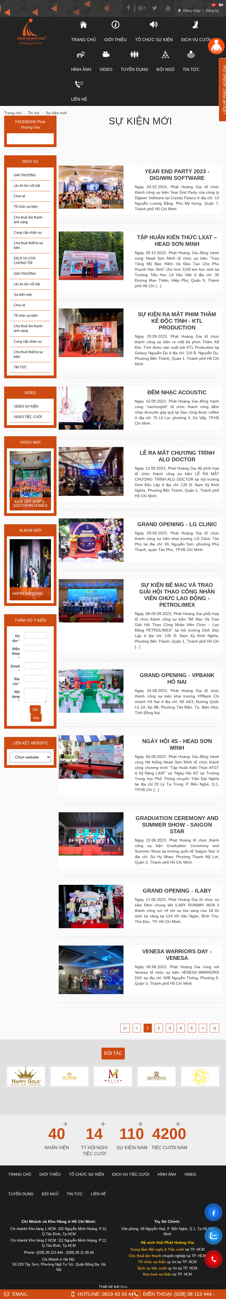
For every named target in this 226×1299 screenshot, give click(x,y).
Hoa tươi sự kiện (157, 1274)
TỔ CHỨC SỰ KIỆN (154, 39)
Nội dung (16, 696)
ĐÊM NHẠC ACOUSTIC (176, 392)
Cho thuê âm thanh (145, 1256)
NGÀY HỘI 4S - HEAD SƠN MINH (177, 744)
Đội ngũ (165, 69)
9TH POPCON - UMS (29, 504)
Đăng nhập (191, 11)
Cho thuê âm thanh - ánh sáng (29, 219)
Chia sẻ (19, 196)
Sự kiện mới (56, 113)
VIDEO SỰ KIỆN (26, 406)
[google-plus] (141, 8)
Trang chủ (13, 113)
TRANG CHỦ (83, 39)
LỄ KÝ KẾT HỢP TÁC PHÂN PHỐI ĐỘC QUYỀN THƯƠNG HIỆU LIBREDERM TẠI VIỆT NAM (30, 588)
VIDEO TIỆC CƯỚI (28, 417)
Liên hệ (79, 99)
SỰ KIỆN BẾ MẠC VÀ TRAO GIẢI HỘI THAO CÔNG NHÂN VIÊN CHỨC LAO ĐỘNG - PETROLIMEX (177, 595)
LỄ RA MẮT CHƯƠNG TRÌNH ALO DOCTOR (177, 456)
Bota (123, 1287)
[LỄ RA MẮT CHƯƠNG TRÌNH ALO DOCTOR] (91, 471)
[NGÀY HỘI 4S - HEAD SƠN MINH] (91, 757)
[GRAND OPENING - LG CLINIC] (91, 540)
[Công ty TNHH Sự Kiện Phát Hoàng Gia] (31, 32)
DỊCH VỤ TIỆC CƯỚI (130, 1174)
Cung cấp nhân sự (28, 233)
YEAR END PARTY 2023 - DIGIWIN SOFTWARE (177, 174)
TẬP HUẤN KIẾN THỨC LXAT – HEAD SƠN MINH (177, 240)
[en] (221, 5)
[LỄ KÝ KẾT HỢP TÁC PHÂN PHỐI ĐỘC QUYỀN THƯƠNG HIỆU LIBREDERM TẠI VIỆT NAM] (30, 570)
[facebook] (128, 8)
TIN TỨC (20, 367)
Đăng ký (212, 11)
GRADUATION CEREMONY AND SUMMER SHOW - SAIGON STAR (177, 824)
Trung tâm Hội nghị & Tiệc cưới (157, 1249)
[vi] (213, 5)
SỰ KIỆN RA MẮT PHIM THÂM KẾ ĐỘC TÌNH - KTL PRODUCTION (177, 321)
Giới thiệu (115, 39)
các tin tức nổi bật (27, 186)
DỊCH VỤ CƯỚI (196, 39)
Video (105, 69)
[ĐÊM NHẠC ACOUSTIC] (91, 408)
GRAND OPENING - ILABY (177, 891)
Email (15, 668)
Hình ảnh (81, 69)
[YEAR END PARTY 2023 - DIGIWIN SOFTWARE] (91, 187)
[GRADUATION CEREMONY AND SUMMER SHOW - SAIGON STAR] (91, 833)
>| (214, 1028)
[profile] (216, 46)
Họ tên (16, 638)
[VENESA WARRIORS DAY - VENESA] (91, 970)
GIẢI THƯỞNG (25, 175)
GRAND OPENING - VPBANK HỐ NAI (177, 678)
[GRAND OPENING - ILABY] (91, 906)
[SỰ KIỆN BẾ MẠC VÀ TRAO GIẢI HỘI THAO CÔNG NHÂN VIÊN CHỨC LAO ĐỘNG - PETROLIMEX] (91, 600)
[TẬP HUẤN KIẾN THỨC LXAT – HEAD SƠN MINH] (91, 255)
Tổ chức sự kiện (26, 207)
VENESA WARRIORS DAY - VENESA (177, 954)
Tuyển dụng (134, 69)
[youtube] (168, 8)
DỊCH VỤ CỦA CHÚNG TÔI (25, 260)
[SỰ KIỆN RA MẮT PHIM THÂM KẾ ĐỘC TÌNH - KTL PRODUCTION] (91, 332)
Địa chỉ (16, 681)
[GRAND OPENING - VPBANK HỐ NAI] (91, 691)
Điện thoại (16, 653)
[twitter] (155, 8)
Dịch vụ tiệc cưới (152, 1268)
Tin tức (191, 69)
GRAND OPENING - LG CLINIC (177, 524)
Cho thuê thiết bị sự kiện (28, 245)
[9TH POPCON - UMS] (30, 481)
